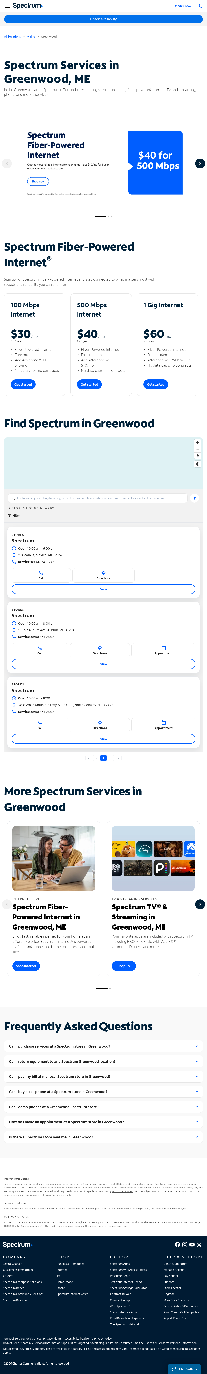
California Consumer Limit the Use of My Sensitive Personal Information (151, 1343)
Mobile (61, 1288)
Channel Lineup (120, 1300)
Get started (23, 384)
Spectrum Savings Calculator (128, 1288)
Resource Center (120, 1276)
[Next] (200, 163)
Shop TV (124, 966)
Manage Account (175, 1270)
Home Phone (65, 1282)
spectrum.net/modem (121, 1191)
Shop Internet (26, 966)
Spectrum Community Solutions (23, 1294)
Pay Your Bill (171, 1276)
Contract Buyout (121, 1294)
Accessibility (71, 1338)
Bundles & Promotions (70, 1264)
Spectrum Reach (13, 1288)
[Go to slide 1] (100, 216)
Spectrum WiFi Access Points (128, 1270)
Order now (183, 6)
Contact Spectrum (175, 1264)
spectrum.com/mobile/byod (171, 1208)
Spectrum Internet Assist (73, 1294)
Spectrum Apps (120, 1264)
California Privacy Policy (96, 1338)
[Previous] (7, 163)
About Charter (12, 1264)
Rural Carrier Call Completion (182, 1312)
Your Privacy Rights (49, 1338)
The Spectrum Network (125, 1324)
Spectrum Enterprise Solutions (22, 1282)
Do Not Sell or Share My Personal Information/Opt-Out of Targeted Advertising (53, 1343)
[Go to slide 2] (108, 216)
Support (169, 1282)
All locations (12, 36)
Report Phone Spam (176, 1318)
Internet (62, 1270)
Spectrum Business (15, 1300)
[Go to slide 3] (111, 216)
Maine (31, 36)
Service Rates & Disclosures (181, 1306)
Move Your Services (176, 1300)
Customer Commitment (18, 1270)
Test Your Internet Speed (126, 1282)
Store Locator (172, 1288)
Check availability (103, 19)
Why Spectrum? (120, 1306)
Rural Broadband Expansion (127, 1318)
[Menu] (6, 6)
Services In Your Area (123, 1312)
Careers (8, 1276)
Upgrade (169, 1294)
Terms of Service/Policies (19, 1338)
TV (58, 1276)
